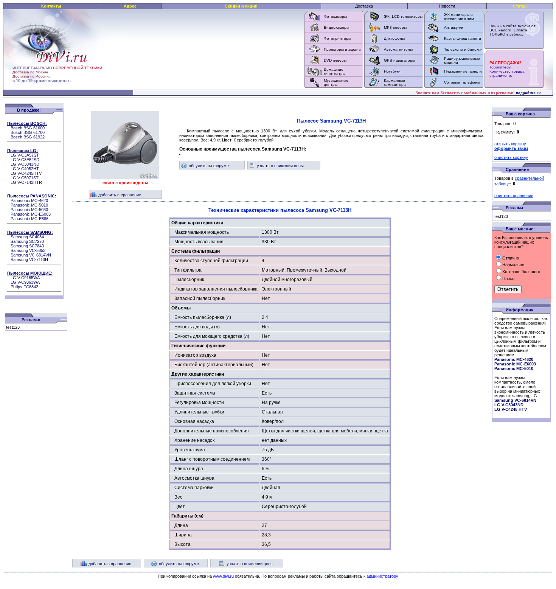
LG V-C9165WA (25, 277)
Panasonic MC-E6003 (31, 214)
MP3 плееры (395, 27)
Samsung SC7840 (27, 246)
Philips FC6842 (24, 286)
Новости (447, 6)
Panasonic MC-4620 (29, 200)
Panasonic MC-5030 (29, 209)
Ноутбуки (392, 71)
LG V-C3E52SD (25, 159)
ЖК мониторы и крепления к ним (459, 16)
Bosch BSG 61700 (28, 132)
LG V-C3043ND (25, 164)
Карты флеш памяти (462, 38)
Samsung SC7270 (27, 241)
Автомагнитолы (398, 49)
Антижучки (453, 27)
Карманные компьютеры (395, 82)
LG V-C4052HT (25, 168)
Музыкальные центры (336, 82)
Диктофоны (394, 38)
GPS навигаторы (399, 60)
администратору (382, 576)
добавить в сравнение (119, 195)
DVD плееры (335, 60)
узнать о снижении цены (280, 165)
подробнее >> (528, 92)
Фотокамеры (335, 16)
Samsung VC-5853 (28, 250)
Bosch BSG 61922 (28, 137)
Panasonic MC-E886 (29, 218)
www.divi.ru (223, 576)
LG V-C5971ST (25, 178)
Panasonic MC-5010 (29, 205)
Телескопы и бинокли (463, 49)
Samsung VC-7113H (29, 259)
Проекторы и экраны (342, 49)
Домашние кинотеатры (334, 71)
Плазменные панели (463, 71)
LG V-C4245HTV (26, 173)
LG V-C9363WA (25, 282)
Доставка (364, 6)
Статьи (519, 6)
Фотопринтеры (337, 38)
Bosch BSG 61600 (28, 128)
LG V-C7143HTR (26, 182)
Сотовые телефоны (462, 82)
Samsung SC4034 (27, 237)
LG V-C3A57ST (25, 155)
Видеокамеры (336, 27)
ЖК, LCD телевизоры (403, 16)
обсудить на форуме (209, 165)
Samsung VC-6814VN (31, 255)
